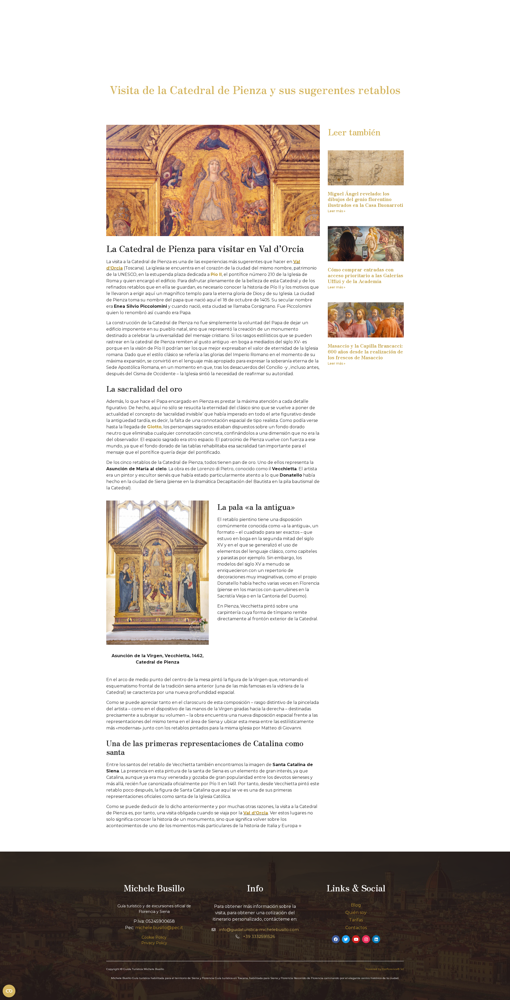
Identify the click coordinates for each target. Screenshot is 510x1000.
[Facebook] (336, 939)
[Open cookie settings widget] (9, 991)
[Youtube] (356, 939)
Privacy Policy (154, 943)
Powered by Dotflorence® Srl (385, 969)
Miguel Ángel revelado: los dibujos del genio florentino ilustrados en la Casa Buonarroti (365, 199)
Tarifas (356, 919)
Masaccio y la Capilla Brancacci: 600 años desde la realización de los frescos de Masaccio (365, 351)
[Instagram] (366, 939)
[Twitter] (346, 939)
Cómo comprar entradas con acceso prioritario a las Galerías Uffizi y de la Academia (365, 275)
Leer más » (336, 211)
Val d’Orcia (255, 812)
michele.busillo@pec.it (159, 927)
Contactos (356, 927)
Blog (356, 905)
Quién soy (356, 912)
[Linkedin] (376, 939)
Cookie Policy (154, 937)
